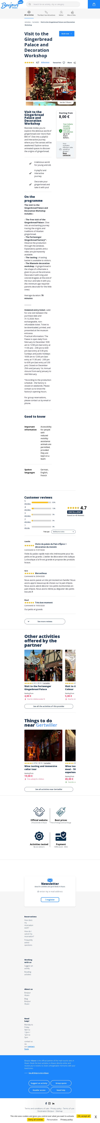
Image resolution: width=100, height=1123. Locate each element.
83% (53, 502)
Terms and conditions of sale (37, 1108)
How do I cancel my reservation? (29, 934)
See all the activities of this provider (48, 706)
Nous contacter (67, 154)
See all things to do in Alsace (39, 1073)
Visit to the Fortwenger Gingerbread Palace (37, 688)
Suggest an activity (39, 1083)
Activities (28, 22)
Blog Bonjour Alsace (27, 1001)
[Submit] (31, 4)
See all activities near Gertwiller (48, 789)
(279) (35, 763)
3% (53, 515)
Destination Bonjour (46, 1111)
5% (53, 521)
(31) (34, 683)
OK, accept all (84, 1116)
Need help (61, 1090)
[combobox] (53, 4)
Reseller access (39, 1090)
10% (53, 508)
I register (50, 899)
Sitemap (59, 1111)
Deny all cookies (35, 1119)
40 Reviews (45, 62)
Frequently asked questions (28, 942)
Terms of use (68, 1108)
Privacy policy (56, 1108)
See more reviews (45, 621)
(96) (75, 763)
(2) (75, 683)
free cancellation (68, 131)
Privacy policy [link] (66, 1119)
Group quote (61, 1083)
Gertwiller (35, 22)
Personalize (52, 1119)
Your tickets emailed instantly (68, 126)
